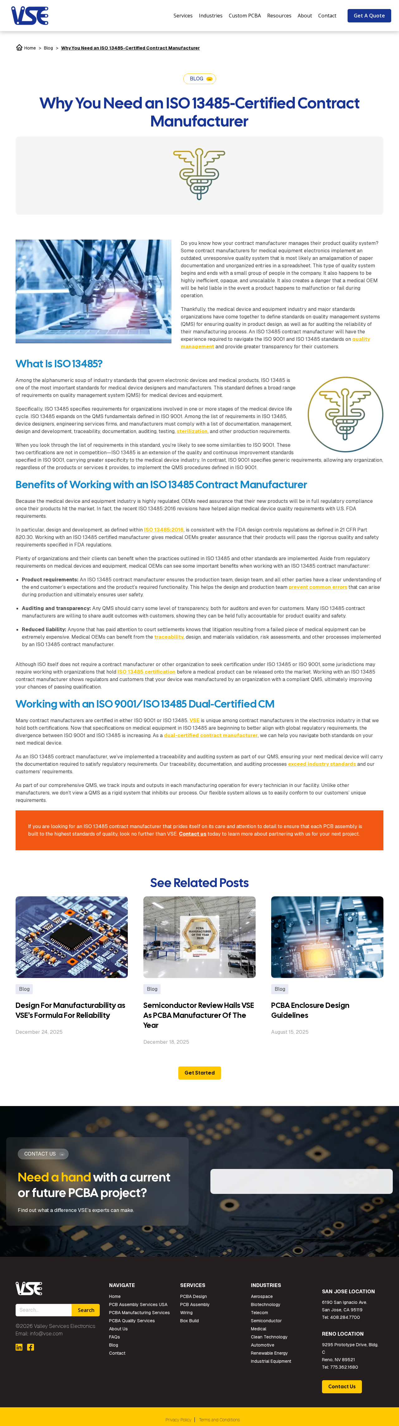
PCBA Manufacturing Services (139, 1312)
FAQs (114, 1337)
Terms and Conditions (219, 1420)
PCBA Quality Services (132, 1320)
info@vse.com (46, 1333)
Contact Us (342, 1386)
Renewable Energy (269, 1353)
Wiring (186, 1312)
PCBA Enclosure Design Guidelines (310, 1010)
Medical (258, 1329)
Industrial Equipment (271, 1361)
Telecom (259, 1312)
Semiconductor (266, 1320)
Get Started (200, 1073)
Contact (117, 1353)
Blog (48, 48)
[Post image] (72, 937)
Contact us (192, 834)
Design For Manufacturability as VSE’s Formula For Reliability (70, 1010)
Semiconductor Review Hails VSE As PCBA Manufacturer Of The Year (198, 1015)
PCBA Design (193, 1296)
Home (29, 48)
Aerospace (262, 1296)
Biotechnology (266, 1304)
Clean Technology (269, 1337)
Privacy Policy (178, 1419)
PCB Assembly (195, 1304)
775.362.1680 (344, 1367)
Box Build (189, 1320)
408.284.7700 (345, 1317)
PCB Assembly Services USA (138, 1304)
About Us (118, 1329)
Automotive (262, 1345)
